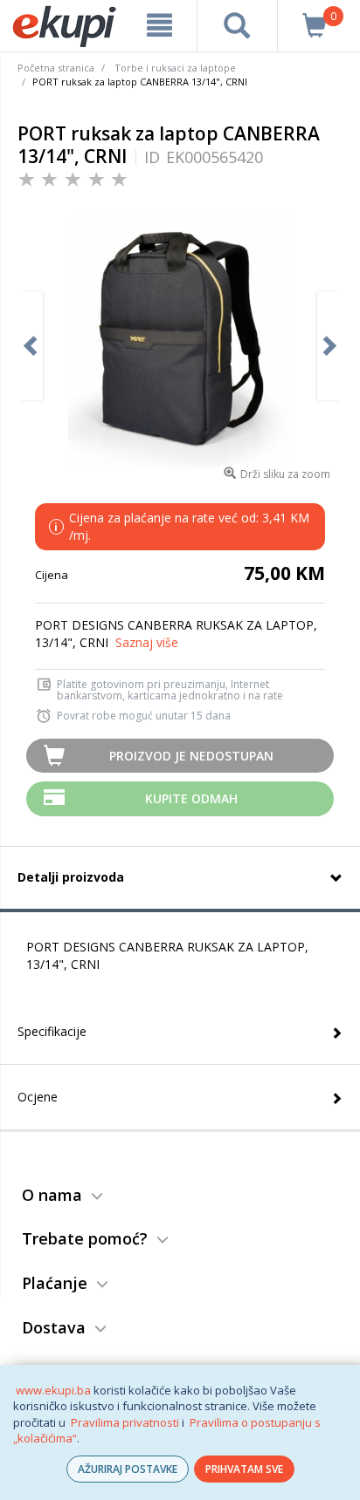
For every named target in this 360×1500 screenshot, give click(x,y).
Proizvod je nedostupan (191, 755)
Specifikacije (52, 1031)
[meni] (159, 25)
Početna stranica (55, 67)
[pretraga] (236, 25)
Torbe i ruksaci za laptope (175, 67)
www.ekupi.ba (53, 1390)
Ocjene (37, 1096)
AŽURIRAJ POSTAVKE (127, 1469)
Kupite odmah (191, 798)
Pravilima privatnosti (125, 1422)
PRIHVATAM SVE (244, 1469)
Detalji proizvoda (70, 877)
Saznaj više (146, 642)
